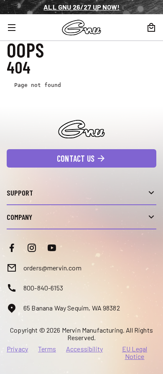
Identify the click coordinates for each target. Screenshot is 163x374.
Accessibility (84, 349)
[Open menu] (17, 28)
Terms (47, 349)
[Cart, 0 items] (151, 28)
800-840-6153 (43, 288)
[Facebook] (12, 248)
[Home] (81, 27)
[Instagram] (32, 248)
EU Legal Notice (134, 352)
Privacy (17, 349)
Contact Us (75, 158)
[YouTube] (52, 248)
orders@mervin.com (52, 268)
